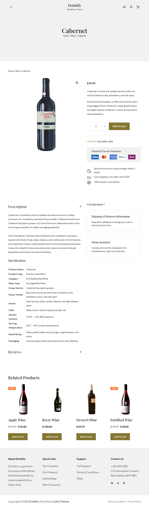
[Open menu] (11, 7)
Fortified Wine (121, 419)
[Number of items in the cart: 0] (138, 7)
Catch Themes (61, 501)
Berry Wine (51, 419)
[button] (77, 82)
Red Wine (102, 141)
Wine (73, 35)
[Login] (131, 7)
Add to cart (119, 126)
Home (66, 35)
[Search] (124, 7)
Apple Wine (17, 419)
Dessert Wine (86, 419)
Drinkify (74, 5)
